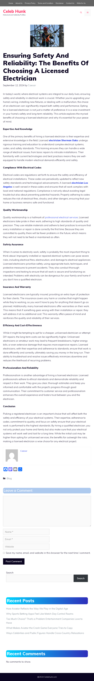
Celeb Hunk (14, 11)
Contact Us (70, 3)
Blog (9, 478)
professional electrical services (61, 217)
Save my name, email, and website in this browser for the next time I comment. (48, 552)
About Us (19, 3)
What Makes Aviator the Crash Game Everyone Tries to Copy (39, 627)
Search (10, 572)
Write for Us (81, 3)
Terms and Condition (45, 3)
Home (11, 3)
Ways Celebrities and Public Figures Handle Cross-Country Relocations (45, 633)
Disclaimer (60, 3)
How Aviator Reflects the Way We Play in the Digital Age (37, 608)
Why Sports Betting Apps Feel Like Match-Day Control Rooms (39, 613)
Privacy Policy (30, 3)
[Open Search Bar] (81, 12)
